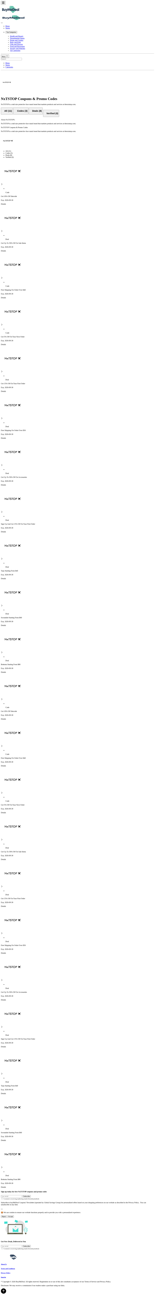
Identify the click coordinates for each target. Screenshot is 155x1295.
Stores (7, 28)
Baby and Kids (15, 42)
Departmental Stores (17, 38)
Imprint (3, 1277)
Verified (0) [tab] (9, 157)
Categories (9, 67)
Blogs (7, 26)
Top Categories (11, 32)
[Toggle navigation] (3, 3)
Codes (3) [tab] (8, 153)
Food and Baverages (17, 46)
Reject (4, 1216)
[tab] (7, 111)
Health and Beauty (16, 36)
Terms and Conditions (8, 1268)
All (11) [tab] (8, 151)
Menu (4, 56)
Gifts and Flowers (16, 44)
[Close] (2, 22)
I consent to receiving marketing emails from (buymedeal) (21, 1199)
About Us (4, 1264)
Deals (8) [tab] (8, 155)
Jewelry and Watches (17, 48)
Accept (10, 1216)
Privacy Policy (5, 1273)
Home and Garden (16, 40)
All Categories (15, 50)
